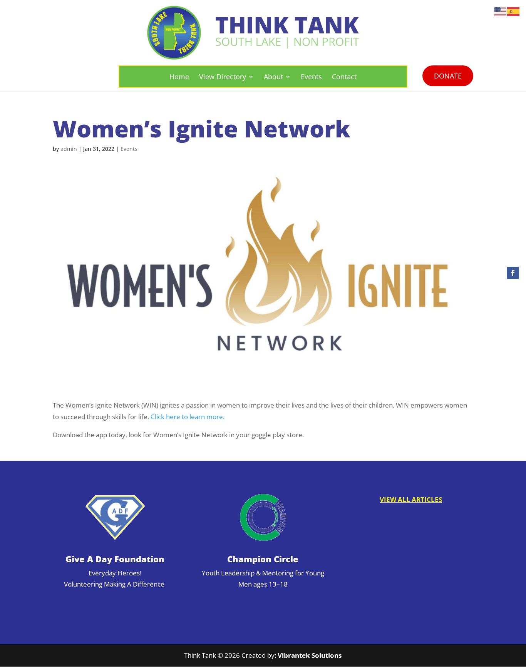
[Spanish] (513, 11)
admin (68, 148)
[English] (500, 11)
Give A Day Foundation (114, 559)
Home (179, 76)
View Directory (222, 76)
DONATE (448, 75)
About (273, 76)
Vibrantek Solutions (310, 655)
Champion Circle (262, 559)
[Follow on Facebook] (513, 273)
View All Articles (411, 499)
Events (311, 76)
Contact (344, 76)
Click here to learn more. (187, 416)
